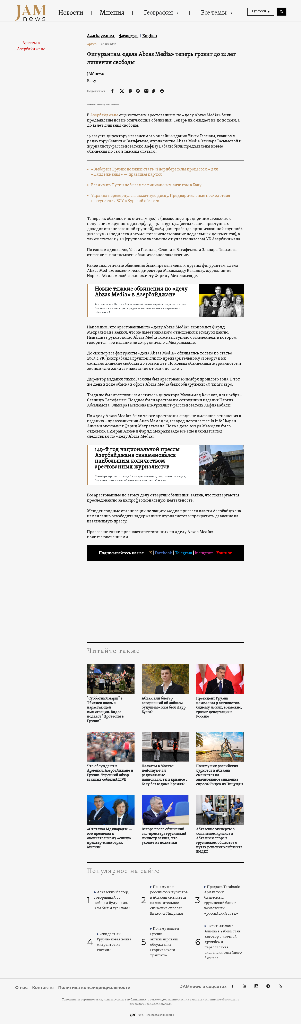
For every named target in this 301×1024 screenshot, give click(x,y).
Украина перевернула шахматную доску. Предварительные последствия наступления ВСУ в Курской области (160, 198)
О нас (21, 987)
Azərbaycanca (101, 35)
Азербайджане (104, 115)
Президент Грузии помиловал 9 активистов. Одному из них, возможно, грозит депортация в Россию (219, 707)
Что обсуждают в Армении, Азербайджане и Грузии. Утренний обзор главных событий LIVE (110, 773)
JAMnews (95, 73)
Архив (93, 44)
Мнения (112, 13)
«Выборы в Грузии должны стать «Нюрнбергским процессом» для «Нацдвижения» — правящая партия (154, 172)
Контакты (43, 987)
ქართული (128, 35)
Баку (91, 80)
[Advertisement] (165, 601)
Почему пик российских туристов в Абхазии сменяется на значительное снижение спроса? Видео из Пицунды (219, 775)
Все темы (214, 13)
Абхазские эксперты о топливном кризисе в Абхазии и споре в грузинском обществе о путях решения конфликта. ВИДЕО (219, 840)
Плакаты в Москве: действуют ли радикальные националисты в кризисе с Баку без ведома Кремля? (165, 775)
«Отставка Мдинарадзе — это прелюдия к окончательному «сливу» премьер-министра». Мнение (109, 838)
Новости (70, 13)
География (158, 13)
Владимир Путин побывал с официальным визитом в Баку (146, 185)
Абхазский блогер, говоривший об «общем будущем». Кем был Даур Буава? (164, 705)
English (149, 35)
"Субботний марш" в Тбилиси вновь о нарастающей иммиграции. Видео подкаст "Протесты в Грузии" (105, 709)
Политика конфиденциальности (94, 987)
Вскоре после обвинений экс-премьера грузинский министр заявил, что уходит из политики (164, 836)
